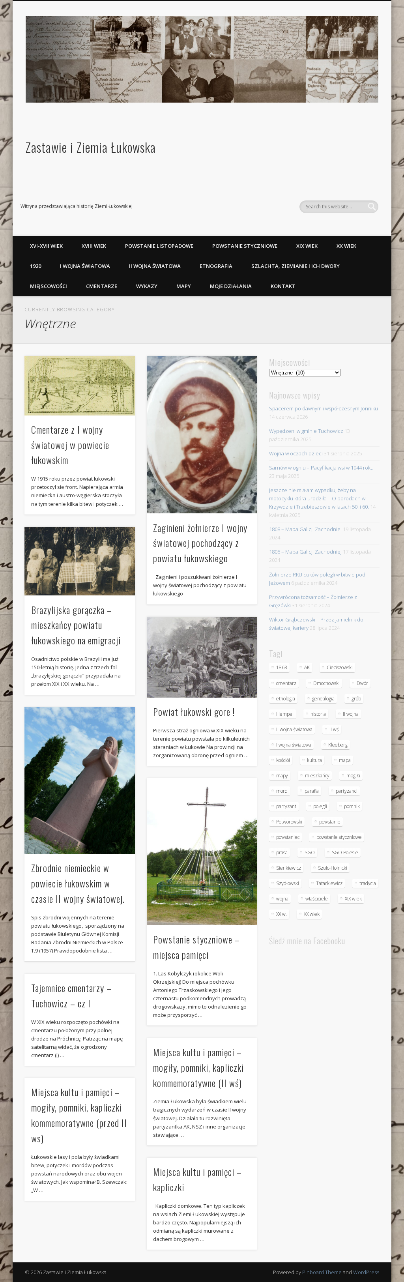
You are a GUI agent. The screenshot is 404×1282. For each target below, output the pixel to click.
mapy (282, 775)
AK (307, 667)
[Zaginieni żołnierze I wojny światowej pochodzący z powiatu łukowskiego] (202, 435)
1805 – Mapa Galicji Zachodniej (305, 551)
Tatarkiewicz (329, 883)
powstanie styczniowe (339, 837)
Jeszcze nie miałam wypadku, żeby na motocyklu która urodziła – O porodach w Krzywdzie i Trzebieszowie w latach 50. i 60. (319, 498)
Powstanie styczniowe (244, 245)
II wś (334, 729)
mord (282, 791)
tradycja (367, 883)
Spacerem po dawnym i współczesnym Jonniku (323, 408)
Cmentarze (101, 286)
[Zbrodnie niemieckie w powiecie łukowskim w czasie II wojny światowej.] (79, 780)
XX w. (281, 914)
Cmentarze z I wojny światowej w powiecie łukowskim (70, 444)
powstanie (329, 821)
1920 (35, 266)
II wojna (351, 714)
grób (356, 698)
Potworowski (289, 821)
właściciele (316, 898)
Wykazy (146, 286)
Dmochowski (326, 683)
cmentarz (286, 683)
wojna (282, 898)
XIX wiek (307, 245)
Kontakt (283, 286)
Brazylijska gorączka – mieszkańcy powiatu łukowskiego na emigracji (76, 625)
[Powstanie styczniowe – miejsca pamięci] (202, 851)
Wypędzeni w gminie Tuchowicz (306, 430)
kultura (314, 760)
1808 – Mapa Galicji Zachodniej (305, 529)
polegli (320, 806)
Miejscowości (48, 286)
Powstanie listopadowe (159, 245)
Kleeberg (338, 744)
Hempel (285, 714)
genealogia (323, 698)
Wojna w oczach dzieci (296, 453)
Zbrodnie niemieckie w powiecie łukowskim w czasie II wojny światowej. (78, 883)
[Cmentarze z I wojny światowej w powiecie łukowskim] (79, 385)
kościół (283, 760)
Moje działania (231, 286)
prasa (282, 852)
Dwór (362, 683)
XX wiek (346, 245)
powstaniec (287, 837)
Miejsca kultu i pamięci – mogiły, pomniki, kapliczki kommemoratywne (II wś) (198, 1067)
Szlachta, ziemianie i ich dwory (295, 266)
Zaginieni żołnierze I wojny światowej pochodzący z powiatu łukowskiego (200, 542)
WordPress (366, 1272)
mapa (345, 760)
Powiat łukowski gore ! (194, 711)
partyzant (286, 806)
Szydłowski (287, 883)
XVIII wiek (94, 245)
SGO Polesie (345, 852)
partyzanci (346, 791)
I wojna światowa (85, 266)
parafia (312, 791)
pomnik (352, 806)
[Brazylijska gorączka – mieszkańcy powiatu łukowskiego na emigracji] (79, 561)
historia (318, 714)
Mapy (183, 286)
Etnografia (216, 266)
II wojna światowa (155, 266)
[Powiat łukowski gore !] (202, 657)
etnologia (285, 698)
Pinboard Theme (322, 1272)
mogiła (353, 775)
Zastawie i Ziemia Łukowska (91, 147)
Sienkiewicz (288, 868)
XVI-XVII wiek (46, 245)
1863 (281, 667)
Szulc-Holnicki (332, 868)
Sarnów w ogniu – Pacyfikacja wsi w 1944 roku (321, 467)
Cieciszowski (340, 667)
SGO (310, 852)
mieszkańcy (317, 775)
